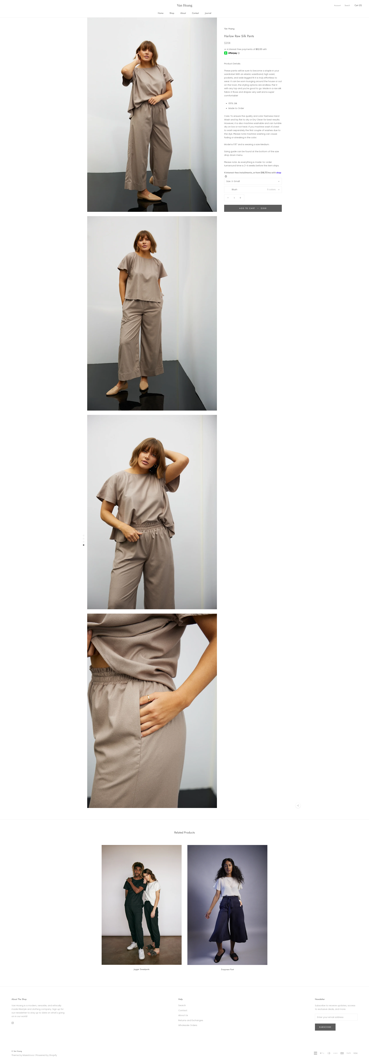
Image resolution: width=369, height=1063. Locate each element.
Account (337, 5)
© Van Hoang (17, 1051)
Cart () (358, 5)
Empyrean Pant (227, 969)
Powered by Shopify (46, 1055)
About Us (183, 1015)
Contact (195, 13)
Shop (172, 13)
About (183, 13)
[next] (360, 906)
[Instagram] (13, 1023)
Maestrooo (28, 1055)
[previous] (9, 906)
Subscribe (325, 1027)
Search (347, 5)
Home (160, 13)
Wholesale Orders (187, 1025)
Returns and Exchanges (190, 1020)
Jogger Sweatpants (141, 969)
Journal (208, 13)
